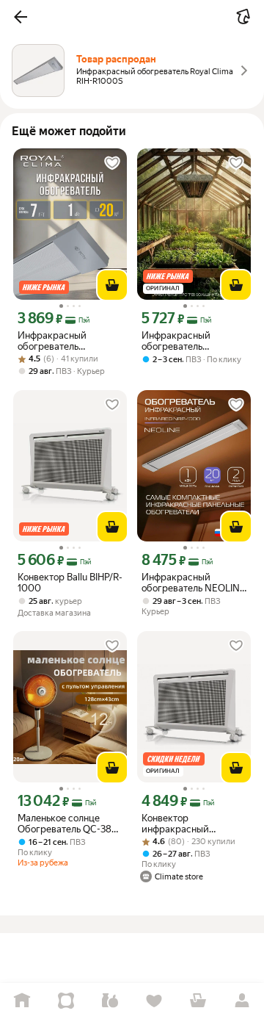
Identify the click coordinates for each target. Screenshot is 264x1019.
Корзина (198, 1001)
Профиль (242, 1001)
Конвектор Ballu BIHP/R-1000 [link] (70, 583)
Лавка (110, 1001)
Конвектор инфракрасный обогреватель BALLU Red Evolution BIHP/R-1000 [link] (188, 824)
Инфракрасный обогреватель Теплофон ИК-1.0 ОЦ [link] (187, 341)
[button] (20, 17)
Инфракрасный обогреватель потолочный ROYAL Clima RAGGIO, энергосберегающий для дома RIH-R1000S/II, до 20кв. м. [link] (66, 341)
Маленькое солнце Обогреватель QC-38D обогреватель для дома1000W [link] (68, 824)
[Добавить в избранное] (112, 163)
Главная (22, 1001)
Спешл (66, 1001)
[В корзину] (112, 285)
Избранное (154, 1001)
